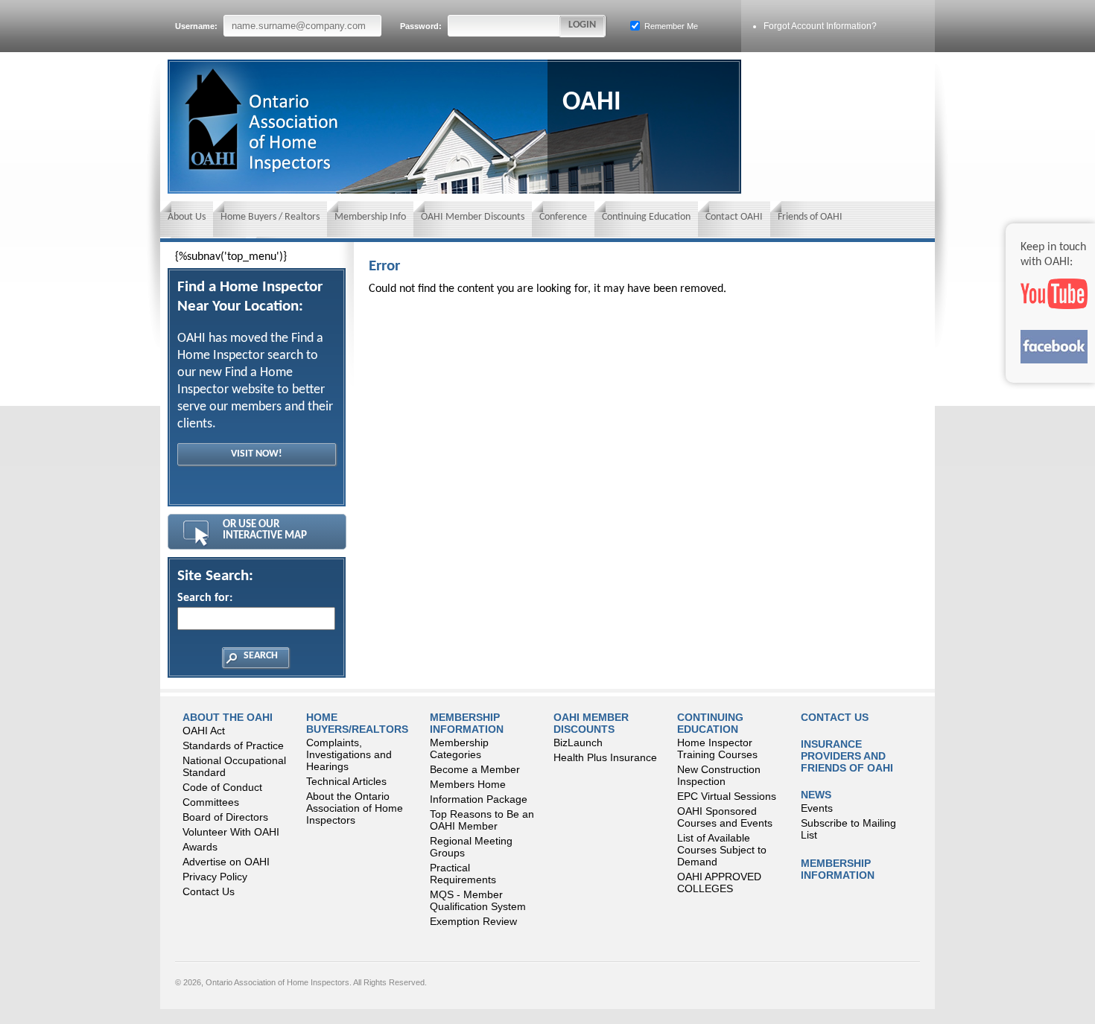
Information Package (478, 799)
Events (817, 808)
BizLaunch (578, 742)
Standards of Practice (233, 745)
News (816, 795)
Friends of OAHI (810, 217)
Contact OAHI (734, 217)
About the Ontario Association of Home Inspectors (354, 808)
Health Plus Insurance (605, 757)
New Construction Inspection (719, 775)
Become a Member (475, 769)
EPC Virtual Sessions (726, 796)
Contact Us (208, 891)
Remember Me (670, 26)
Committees (210, 802)
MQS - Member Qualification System (478, 900)
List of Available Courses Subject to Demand (721, 850)
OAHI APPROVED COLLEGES (719, 882)
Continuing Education (646, 217)
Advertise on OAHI (226, 862)
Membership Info (370, 217)
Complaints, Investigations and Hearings (349, 754)
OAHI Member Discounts (472, 217)
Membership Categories (459, 748)
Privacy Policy (214, 877)
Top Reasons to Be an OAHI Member (482, 820)
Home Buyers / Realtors (270, 217)
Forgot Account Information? (820, 26)
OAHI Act (203, 731)
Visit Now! (256, 453)
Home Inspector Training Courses (717, 748)
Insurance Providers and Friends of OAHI (847, 756)
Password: (422, 26)
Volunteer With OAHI (230, 832)
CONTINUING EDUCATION (710, 723)
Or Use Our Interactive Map (265, 530)
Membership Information (467, 723)
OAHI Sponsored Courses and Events (724, 817)
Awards (200, 847)
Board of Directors (225, 817)
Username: (197, 26)
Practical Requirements (463, 873)
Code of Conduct (222, 787)
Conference (563, 217)
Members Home (468, 784)
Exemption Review (473, 921)
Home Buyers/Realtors (357, 723)
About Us (187, 217)
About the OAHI (227, 717)
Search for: (204, 598)
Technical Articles (346, 781)
